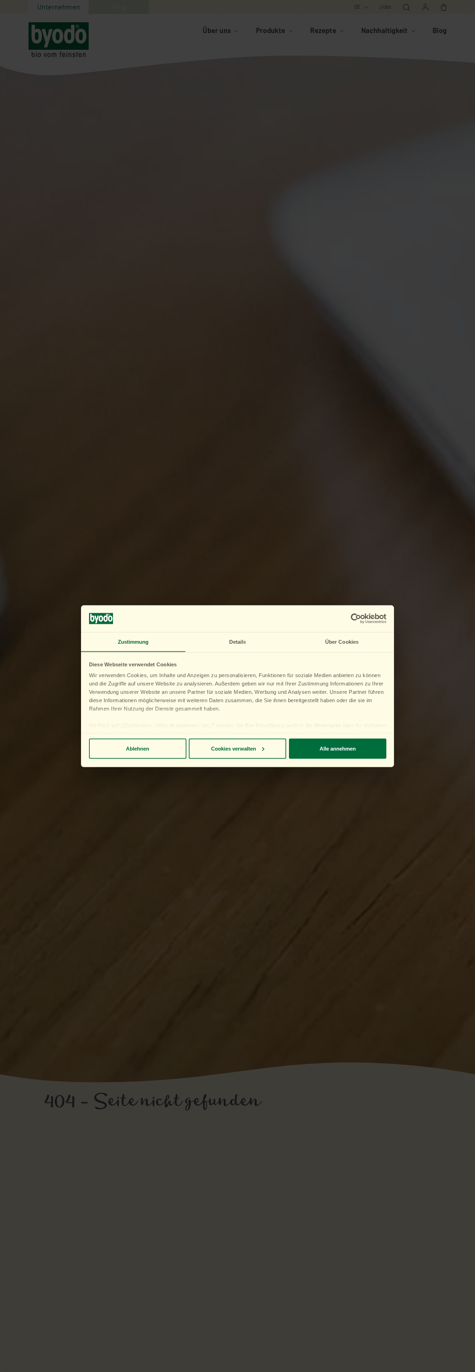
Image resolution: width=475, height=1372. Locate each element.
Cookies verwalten (233, 748)
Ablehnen (137, 748)
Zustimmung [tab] (133, 641)
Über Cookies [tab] (342, 641)
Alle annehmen (338, 748)
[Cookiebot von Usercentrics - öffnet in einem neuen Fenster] (355, 618)
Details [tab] (237, 641)
